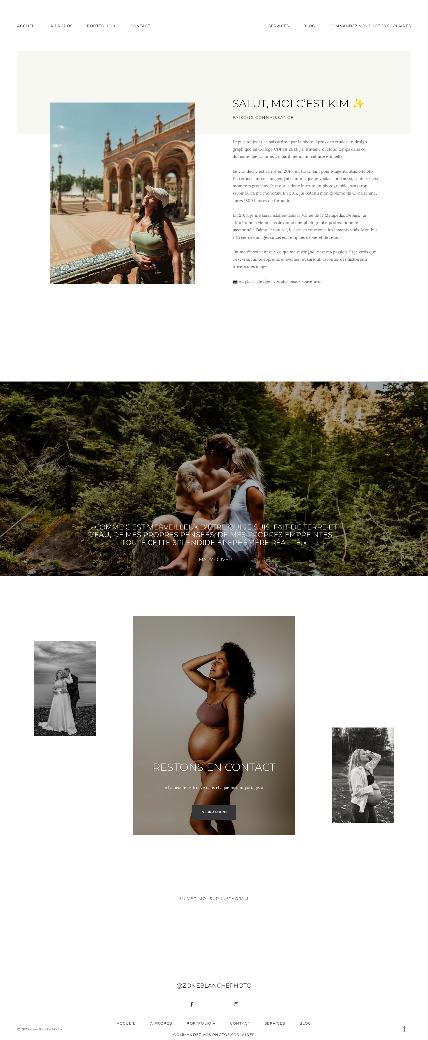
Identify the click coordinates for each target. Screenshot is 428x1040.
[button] (404, 1028)
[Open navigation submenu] (115, 26)
